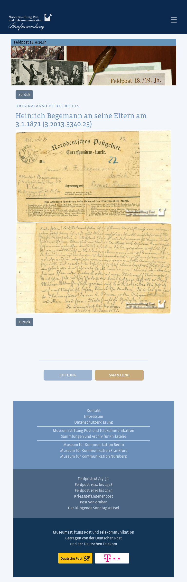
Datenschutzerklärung (93, 422)
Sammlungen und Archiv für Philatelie (93, 436)
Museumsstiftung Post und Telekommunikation (93, 431)
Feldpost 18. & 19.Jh (30, 42)
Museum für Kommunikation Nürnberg (93, 456)
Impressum (93, 416)
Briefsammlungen (30, 23)
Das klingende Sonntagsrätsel (93, 508)
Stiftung (67, 375)
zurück (24, 95)
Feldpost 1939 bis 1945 (93, 490)
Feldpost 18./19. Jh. (94, 479)
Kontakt (94, 411)
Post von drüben (93, 502)
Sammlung (119, 375)
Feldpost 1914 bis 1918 (93, 485)
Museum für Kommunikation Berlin (93, 445)
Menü (174, 20)
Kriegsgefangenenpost (93, 496)
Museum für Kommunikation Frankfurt (93, 451)
